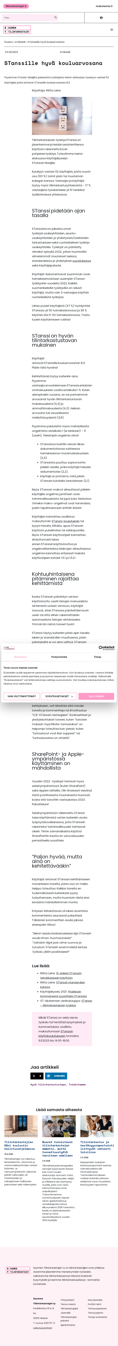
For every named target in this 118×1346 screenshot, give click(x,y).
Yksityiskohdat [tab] (59, 657)
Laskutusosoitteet (42, 1327)
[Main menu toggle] (111, 29)
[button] (16, 6)
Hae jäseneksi (95, 1300)
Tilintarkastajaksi (69, 1308)
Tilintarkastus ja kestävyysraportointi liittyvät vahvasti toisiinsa (97, 1147)
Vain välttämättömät (22, 696)
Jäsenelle (66, 1312)
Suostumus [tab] (20, 657)
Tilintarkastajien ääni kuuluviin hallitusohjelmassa (19, 1145)
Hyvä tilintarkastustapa (48, 1084)
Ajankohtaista (68, 1325)
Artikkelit (20, 42)
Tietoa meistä (68, 1304)
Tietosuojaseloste (97, 1308)
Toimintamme (77, 1084)
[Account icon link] (101, 17)
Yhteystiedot (67, 1300)
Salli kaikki (96, 696)
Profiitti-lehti (94, 1304)
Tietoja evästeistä (97, 1317)
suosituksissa (82, 261)
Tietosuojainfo (95, 1312)
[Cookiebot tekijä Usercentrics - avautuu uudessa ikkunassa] (101, 648)
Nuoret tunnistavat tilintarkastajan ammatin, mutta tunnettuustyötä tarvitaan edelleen (57, 1148)
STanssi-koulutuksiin (66, 521)
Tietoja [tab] (97, 657)
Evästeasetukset (57, 696)
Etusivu (8, 42)
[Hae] (56, 17)
